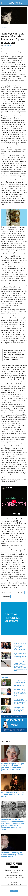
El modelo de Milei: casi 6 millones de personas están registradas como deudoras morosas (20, 646)
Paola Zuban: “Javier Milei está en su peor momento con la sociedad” (20, 656)
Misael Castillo (8, 46)
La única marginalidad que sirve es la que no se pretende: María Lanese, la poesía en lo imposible (12, 766)
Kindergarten (6, 596)
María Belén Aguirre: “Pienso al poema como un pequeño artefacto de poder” (20, 683)
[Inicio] (16, 3)
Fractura (4, 27)
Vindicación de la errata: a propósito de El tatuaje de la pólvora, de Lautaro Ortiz (20, 692)
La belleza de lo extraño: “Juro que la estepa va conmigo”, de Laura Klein (20, 701)
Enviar (13, 890)
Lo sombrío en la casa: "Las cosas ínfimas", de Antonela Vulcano (12, 794)
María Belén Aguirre (18, 592)
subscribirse (14, 867)
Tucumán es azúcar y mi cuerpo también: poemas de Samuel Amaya (12, 855)
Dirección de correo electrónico (14, 884)
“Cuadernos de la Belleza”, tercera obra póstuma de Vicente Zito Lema (19, 710)
